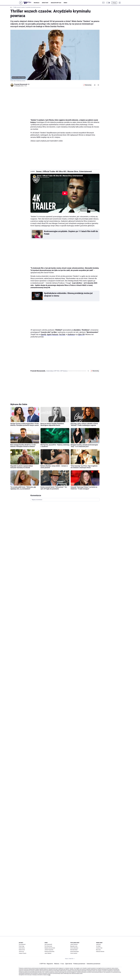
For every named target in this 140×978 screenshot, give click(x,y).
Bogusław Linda (73, 946)
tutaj (49, 974)
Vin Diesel (98, 946)
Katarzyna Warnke (100, 951)
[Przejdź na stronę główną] (20, 4)
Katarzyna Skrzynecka (49, 951)
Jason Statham (48, 953)
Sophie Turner (22, 949)
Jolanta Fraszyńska (49, 949)
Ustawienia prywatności (93, 963)
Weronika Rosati (73, 949)
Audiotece (71, 334)
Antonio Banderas (74, 948)
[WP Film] (29, 2)
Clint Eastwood (22, 944)
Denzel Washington (74, 951)
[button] (108, 3)
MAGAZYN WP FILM (56, 2)
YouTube (62, 334)
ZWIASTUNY (45, 2)
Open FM (81, 334)
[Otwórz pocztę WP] (103, 2)
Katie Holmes (22, 948)
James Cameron (74, 944)
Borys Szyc (98, 949)
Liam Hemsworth (48, 944)
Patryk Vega (21, 946)
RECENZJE (36, 2)
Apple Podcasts (52, 334)
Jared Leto (98, 944)
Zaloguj (114, 2)
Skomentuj (88, 85)
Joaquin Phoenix (22, 953)
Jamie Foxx (21, 951)
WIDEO (65, 2)
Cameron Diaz (99, 948)
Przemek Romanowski (20, 84)
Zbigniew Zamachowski (50, 948)
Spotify (43, 334)
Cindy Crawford (73, 953)
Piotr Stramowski (48, 946)
